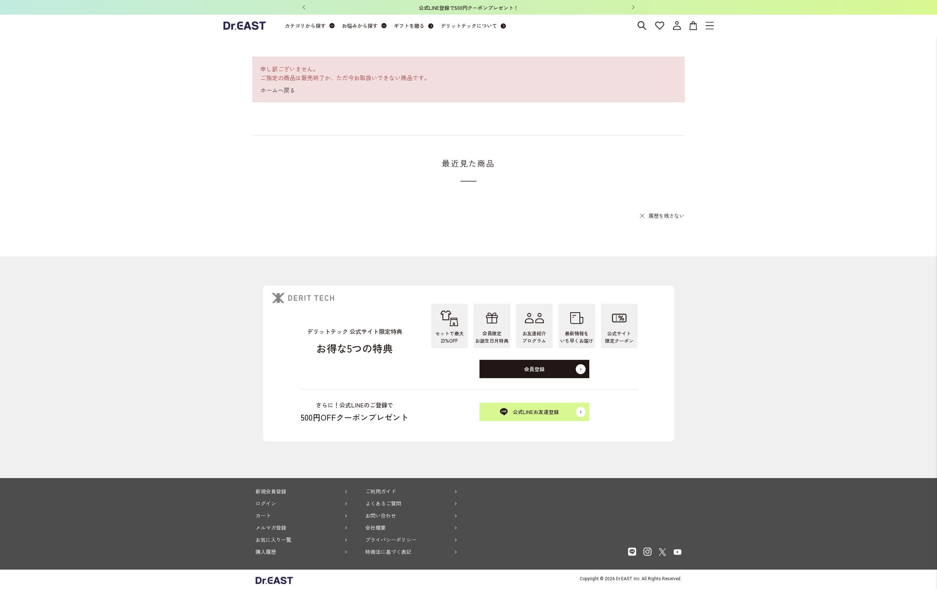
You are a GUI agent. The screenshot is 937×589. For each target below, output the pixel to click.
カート (263, 515)
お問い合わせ (380, 515)
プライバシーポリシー (391, 539)
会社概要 (375, 527)
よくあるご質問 (383, 503)
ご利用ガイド (380, 491)
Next (633, 7)
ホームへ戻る (277, 90)
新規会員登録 (270, 491)
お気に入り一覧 (273, 539)
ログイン (265, 503)
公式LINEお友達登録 (536, 411)
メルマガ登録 (270, 527)
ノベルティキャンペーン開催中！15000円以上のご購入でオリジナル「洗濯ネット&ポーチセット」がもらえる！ (591, 7)
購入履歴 (265, 551)
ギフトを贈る (409, 25)
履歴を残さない (666, 215)
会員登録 (534, 369)
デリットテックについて (469, 25)
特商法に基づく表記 (388, 551)
